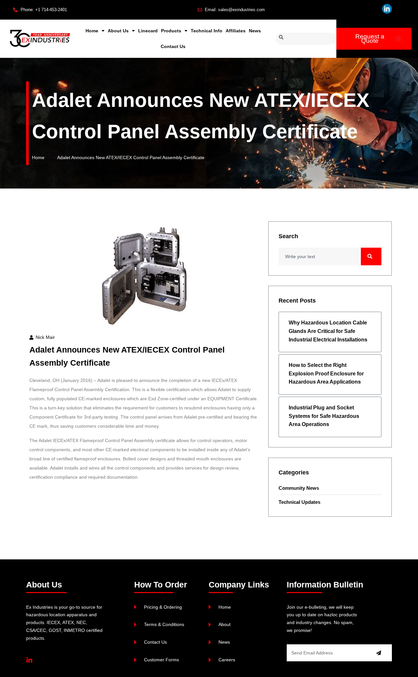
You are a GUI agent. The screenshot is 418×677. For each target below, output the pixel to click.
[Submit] (378, 652)
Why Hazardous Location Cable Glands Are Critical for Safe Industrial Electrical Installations (328, 331)
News (255, 30)
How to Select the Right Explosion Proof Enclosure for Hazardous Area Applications (326, 373)
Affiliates (236, 30)
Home (92, 30)
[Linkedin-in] (29, 660)
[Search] (371, 256)
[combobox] (306, 39)
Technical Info (206, 30)
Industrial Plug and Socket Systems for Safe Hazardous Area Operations (324, 416)
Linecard (148, 30)
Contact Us (173, 46)
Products (171, 30)
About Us (118, 30)
